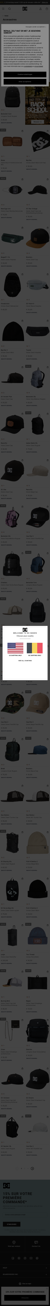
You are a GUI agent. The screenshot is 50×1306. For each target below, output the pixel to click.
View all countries (25, 661)
